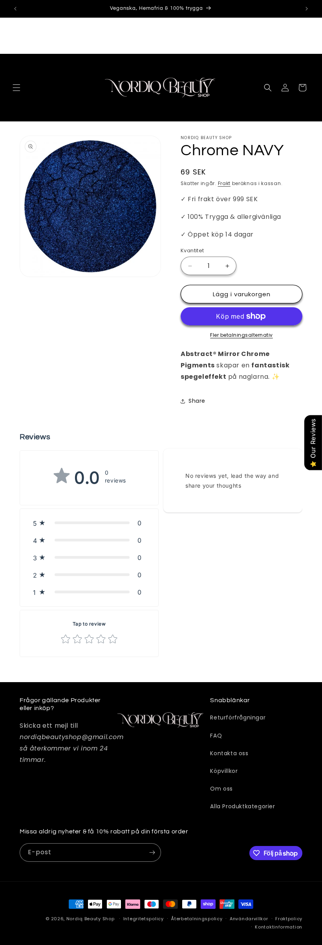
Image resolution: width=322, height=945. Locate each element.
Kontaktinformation (278, 927)
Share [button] (196, 401)
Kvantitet (192, 250)
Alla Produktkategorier (242, 806)
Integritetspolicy (143, 919)
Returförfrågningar (237, 717)
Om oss (221, 789)
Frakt (224, 183)
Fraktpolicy (288, 919)
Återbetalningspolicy (196, 919)
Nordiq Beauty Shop (90, 919)
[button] (16, 87)
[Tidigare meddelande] (15, 8)
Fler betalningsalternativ (241, 335)
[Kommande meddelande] (306, 8)
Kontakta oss (229, 753)
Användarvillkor (249, 919)
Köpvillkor (224, 771)
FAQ (216, 735)
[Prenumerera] (152, 852)
